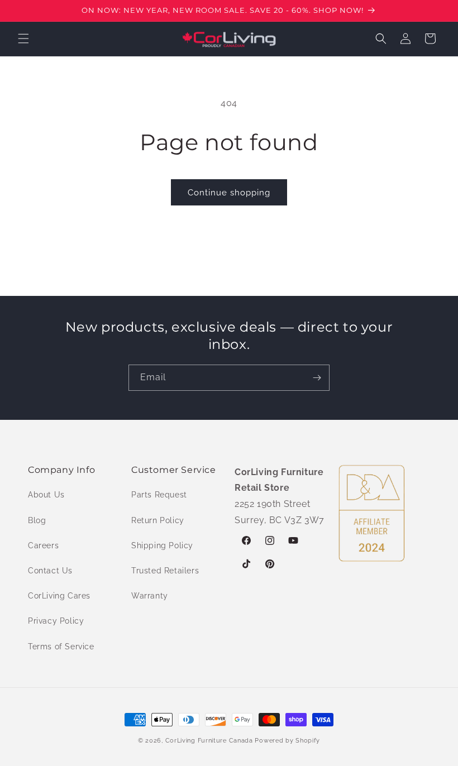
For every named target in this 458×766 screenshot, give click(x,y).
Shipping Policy (162, 545)
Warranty (149, 595)
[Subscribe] (316, 378)
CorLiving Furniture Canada (209, 740)
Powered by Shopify (287, 740)
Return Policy (157, 520)
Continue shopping (229, 193)
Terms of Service (61, 646)
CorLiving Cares (59, 595)
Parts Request (159, 494)
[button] (23, 38)
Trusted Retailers (165, 570)
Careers (43, 545)
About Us (46, 494)
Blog (37, 520)
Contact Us (50, 570)
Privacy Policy (56, 620)
